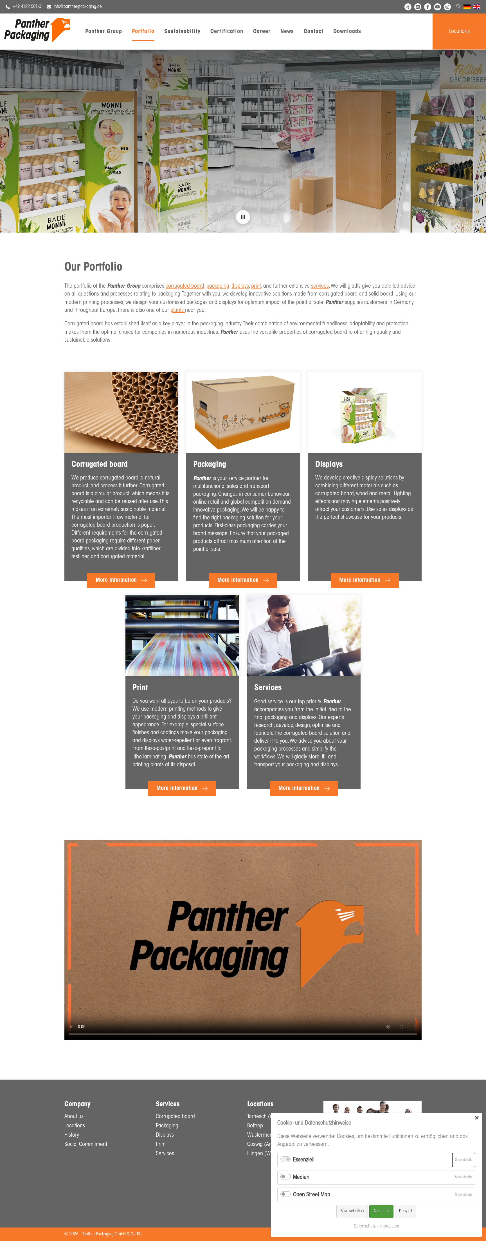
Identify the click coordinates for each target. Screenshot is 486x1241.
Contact (313, 32)
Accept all (381, 1211)
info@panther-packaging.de (78, 6)
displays (240, 286)
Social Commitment (85, 1144)
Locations (459, 31)
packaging (217, 286)
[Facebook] (427, 6)
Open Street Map (311, 1195)
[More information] (121, 412)
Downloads (347, 32)
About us (74, 1117)
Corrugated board (175, 1117)
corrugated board (185, 286)
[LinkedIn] (417, 6)
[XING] (407, 6)
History (71, 1135)
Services (165, 1154)
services (320, 286)
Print (161, 1144)
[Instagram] (447, 6)
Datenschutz (364, 1226)
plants (177, 310)
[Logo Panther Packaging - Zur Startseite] (37, 41)
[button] (243, 217)
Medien (301, 1177)
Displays (165, 1135)
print (256, 286)
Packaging (167, 1126)
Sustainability (182, 32)
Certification (226, 32)
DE (466, 7)
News (287, 32)
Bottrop (255, 1126)
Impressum (389, 1226)
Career (262, 32)
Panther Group (103, 32)
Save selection (352, 1211)
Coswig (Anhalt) (264, 1144)
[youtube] (437, 6)
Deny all (405, 1211)
